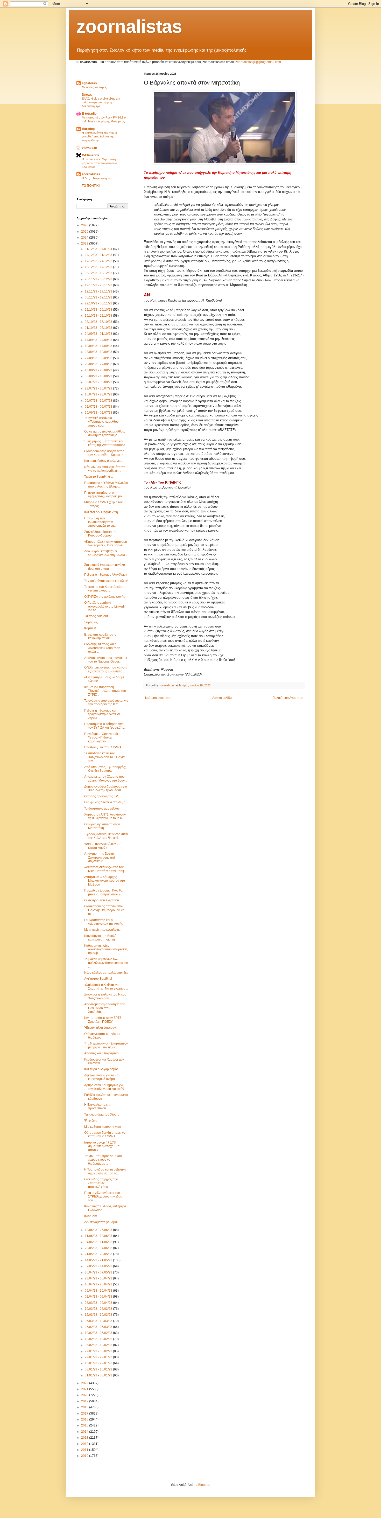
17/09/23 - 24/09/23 (99, 340)
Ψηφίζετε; (90, 1120)
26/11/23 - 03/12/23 (99, 279)
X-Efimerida (90, 155)
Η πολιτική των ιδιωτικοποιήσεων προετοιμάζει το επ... (100, 522)
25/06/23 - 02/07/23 (99, 412)
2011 (85, 1450)
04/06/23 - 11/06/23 (99, 1242)
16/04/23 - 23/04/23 (99, 1284)
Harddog (88, 129)
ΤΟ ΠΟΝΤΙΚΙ (91, 185)
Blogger (203, 1485)
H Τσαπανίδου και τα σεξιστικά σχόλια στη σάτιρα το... (105, 1171)
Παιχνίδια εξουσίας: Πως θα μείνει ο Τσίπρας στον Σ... (103, 892)
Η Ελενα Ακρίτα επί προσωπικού (97, 1106)
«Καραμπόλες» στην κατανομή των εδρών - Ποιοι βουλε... (105, 543)
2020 (85, 1395)
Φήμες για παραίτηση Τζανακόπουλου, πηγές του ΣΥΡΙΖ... (105, 691)
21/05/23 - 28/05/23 (99, 1254)
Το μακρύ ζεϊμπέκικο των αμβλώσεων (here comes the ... (106, 963)
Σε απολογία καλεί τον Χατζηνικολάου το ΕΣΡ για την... (104, 757)
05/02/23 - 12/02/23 (99, 1345)
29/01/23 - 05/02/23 (99, 1351)
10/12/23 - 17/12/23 (99, 267)
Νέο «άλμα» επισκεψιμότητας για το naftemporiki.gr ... (104, 468)
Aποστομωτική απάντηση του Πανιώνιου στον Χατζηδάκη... (104, 1008)
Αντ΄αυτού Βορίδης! (98, 978)
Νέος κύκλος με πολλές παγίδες (106, 972)
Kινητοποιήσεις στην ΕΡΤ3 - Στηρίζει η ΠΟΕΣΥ (103, 1019)
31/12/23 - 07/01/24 (99, 249)
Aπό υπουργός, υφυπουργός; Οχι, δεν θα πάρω (105, 768)
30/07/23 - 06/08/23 (99, 382)
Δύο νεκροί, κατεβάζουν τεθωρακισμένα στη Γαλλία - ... (105, 555)
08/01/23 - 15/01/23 (99, 1369)
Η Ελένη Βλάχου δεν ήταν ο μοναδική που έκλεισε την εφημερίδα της (99, 136)
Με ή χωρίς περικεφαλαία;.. (102, 929)
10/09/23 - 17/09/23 (99, 346)
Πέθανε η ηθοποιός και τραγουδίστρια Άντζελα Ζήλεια (102, 714)
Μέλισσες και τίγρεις (94, 87)
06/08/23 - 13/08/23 (99, 376)
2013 (85, 1437)
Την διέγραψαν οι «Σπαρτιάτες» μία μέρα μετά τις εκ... (106, 1045)
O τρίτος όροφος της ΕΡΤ (102, 796)
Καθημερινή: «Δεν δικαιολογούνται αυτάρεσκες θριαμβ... (106, 949)
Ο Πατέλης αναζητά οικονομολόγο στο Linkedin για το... (105, 606)
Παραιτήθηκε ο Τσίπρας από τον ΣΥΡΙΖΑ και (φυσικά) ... (104, 725)
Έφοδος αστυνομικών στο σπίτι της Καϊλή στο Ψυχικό (106, 836)
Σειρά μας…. (93, 622)
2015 (85, 1425)
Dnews (87, 94)
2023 (85, 243)
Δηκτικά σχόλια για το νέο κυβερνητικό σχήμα (101, 1077)
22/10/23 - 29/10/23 (99, 309)
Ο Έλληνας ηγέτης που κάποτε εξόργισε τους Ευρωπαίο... (105, 669)
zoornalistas (129, 26)
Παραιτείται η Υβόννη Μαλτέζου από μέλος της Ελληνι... (106, 484)
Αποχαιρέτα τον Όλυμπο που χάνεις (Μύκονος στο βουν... (105, 778)
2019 (85, 1401)
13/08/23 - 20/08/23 (99, 370)
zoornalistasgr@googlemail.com (258, 62)
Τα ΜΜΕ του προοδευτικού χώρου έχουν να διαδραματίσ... (103, 1159)
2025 (85, 231)
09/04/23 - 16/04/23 (99, 1290)
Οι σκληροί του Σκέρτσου (101, 900)
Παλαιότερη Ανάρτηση (287, 698)
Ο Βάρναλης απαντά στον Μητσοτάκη (102, 826)
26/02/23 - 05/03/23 (99, 1327)
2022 (85, 1383)
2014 (85, 1431)
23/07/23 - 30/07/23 (99, 388)
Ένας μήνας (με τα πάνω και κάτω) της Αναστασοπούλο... (106, 443)
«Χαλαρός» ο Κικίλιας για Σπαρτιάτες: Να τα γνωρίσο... (106, 986)
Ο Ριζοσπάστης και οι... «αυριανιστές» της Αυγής (103, 921)
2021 (85, 1389)
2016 (85, 1419)
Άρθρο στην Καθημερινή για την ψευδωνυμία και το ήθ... (105, 1087)
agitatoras (89, 83)
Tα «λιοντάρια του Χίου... (101, 1114)
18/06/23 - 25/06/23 (99, 1230)
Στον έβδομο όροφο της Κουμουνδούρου (100, 533)
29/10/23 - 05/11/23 (99, 303)
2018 (85, 1407)
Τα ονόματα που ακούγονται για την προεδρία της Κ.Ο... (106, 702)
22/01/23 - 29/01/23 (99, 1357)
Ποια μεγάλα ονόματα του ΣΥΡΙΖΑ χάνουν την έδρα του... (103, 1196)
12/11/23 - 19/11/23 (99, 291)
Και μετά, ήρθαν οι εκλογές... (103, 461)
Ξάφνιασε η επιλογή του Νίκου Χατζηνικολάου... (105, 996)
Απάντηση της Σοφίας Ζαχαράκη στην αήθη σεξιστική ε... (100, 857)
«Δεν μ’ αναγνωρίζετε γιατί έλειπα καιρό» (102, 845)
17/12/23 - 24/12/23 (99, 261)
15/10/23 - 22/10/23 (99, 315)
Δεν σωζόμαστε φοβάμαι (101, 1222)
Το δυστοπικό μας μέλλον (101, 808)
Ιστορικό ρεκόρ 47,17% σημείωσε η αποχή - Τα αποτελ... (101, 1146)
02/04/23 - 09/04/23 (99, 1296)
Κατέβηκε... (92, 1216)
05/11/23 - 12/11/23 (99, 297)
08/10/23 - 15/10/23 (99, 322)
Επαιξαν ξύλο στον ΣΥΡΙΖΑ (103, 747)
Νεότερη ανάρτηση (158, 698)
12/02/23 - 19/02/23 (99, 1339)
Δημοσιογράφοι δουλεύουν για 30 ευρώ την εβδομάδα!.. (105, 788)
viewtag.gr (89, 148)
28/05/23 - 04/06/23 (99, 1248)
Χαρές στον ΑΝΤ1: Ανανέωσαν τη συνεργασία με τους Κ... (105, 816)
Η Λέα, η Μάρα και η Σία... (98, 178)
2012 (85, 1444)
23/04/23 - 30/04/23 (99, 1278)
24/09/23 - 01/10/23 (99, 334)
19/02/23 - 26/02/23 (99, 1333)
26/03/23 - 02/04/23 (99, 1303)
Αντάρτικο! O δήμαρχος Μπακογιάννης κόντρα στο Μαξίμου (104, 880)
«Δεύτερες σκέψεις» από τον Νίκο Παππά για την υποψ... (105, 869)
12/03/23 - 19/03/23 (99, 1315)
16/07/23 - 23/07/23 (99, 394)
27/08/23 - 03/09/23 (99, 358)
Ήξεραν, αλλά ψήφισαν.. (100, 1027)
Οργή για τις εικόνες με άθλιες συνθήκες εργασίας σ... (104, 433)
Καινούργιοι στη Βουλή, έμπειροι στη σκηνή (100, 937)
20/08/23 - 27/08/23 (99, 364)
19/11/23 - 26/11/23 (99, 285)
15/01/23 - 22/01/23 (99, 1363)
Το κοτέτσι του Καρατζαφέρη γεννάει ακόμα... (103, 588)
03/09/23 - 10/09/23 (99, 352)
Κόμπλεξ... (91, 628)
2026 (85, 225)
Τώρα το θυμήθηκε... (98, 476)
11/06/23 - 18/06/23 (99, 1236)
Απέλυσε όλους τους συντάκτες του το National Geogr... (106, 659)
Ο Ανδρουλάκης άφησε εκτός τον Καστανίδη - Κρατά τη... (105, 453)
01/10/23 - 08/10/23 (99, 328)
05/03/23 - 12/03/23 (99, 1321)
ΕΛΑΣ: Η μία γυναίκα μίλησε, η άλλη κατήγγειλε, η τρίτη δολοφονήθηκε (101, 102)
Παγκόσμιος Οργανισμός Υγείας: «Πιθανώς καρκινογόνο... (101, 737)
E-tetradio (89, 113)
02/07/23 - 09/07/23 (99, 406)
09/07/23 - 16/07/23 (99, 400)
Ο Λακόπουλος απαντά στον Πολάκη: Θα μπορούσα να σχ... (104, 910)
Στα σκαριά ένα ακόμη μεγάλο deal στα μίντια (104, 566)
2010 (85, 1456)
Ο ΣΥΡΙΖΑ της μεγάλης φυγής (104, 596)
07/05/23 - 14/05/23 (99, 1266)
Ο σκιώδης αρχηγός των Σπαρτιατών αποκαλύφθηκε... (101, 1183)
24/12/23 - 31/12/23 (99, 255)
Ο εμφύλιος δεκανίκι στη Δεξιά (104, 802)
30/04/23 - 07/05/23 (99, 1272)
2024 (85, 237)
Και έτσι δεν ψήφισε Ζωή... (102, 512)
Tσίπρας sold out (96, 616)
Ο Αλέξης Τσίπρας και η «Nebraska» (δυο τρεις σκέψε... (102, 647)
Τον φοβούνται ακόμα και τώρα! (106, 581)
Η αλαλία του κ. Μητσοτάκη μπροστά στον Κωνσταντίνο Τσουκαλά (99, 163)
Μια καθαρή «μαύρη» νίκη (102, 1127)
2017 (85, 1413)
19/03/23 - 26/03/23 (99, 1309)
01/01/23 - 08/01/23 (99, 1375)
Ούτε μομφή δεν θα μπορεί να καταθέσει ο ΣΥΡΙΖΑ (104, 1134)
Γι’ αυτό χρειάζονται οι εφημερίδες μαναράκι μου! (104, 494)
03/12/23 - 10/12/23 (99, 273)
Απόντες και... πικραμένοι (101, 1053)
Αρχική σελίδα (222, 698)
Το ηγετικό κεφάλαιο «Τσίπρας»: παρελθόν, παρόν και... (101, 421)
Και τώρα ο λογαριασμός (101, 1069)
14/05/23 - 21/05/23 (99, 1260)
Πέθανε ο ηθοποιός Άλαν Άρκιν (105, 574)
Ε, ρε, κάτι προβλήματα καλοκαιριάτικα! (100, 636)
